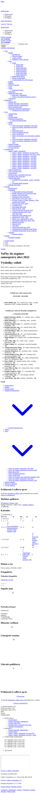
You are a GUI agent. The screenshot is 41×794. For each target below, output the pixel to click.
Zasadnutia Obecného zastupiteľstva (19, 109)
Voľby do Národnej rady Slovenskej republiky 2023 (24, 477)
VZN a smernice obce (15, 171)
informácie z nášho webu (15, 493)
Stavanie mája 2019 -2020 (20, 203)
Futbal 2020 (19, 64)
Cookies (19, 790)
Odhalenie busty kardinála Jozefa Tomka (24, 229)
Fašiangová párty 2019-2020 (20, 197)
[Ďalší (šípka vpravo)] (3, 585)
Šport (10, 61)
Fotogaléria (11, 190)
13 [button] (8, 523)
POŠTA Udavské (13, 85)
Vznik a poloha (16, 58)
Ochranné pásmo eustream (20, 183)
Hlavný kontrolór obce (15, 107)
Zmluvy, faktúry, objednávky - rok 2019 (24, 156)
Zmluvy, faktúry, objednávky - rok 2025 (24, 166)
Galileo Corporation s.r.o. (14, 780)
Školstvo (11, 83)
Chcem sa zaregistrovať (8, 495)
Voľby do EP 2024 (18, 134)
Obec (6, 51)
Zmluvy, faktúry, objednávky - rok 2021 (24, 159)
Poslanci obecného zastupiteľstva (18, 103)
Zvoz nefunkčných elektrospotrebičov (12, 527)
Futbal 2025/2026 (21, 73)
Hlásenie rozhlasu (17, 234)
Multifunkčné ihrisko (18, 76)
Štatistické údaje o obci (15, 93)
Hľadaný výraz (23, 44)
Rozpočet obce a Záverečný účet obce (19, 175)
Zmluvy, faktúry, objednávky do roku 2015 (25, 153)
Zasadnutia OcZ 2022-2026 (20, 110)
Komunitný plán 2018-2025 (16, 176)
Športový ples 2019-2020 (19, 195)
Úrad (6, 112)
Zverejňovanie (9, 149)
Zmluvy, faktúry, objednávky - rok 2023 (24, 163)
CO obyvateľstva (13, 147)
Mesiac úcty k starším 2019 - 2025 (22, 219)
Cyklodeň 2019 (17, 205)
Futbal (14, 63)
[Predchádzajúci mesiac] (1, 515)
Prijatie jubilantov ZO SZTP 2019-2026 (24, 193)
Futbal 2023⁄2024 (21, 70)
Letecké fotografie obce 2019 (21, 227)
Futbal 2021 (19, 66)
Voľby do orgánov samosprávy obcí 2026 (24, 125)
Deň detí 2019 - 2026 (18, 209)
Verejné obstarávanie (14, 170)
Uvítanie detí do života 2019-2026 (22, 192)
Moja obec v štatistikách (19, 95)
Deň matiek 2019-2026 (19, 207)
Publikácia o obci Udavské (20, 59)
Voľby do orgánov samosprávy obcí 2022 (24, 139)
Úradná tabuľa (12, 173)
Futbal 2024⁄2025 (21, 71)
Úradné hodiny (12, 114)
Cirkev (10, 88)
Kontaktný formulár (14, 237)
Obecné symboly (17, 56)
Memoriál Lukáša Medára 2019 (21, 215)
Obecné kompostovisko (19, 120)
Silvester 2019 (16, 224)
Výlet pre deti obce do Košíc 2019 (22, 210)
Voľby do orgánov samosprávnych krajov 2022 (22, 480)
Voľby (10, 124)
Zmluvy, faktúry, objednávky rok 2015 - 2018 (26, 154)
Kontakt (7, 236)
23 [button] (33, 534)
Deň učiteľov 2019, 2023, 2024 (21, 198)
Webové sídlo (11, 791)
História (10, 53)
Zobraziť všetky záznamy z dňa (12, 530)
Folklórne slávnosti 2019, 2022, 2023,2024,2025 (21, 213)
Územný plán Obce (14, 178)
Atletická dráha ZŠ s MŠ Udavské (22, 80)
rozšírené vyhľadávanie (8, 48)
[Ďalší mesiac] (11, 515)
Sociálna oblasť (13, 117)
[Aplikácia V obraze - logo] (9, 503)
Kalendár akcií (12, 188)
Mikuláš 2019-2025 (18, 222)
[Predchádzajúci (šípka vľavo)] (1, 585)
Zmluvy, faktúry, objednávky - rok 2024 (24, 164)
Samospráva (8, 100)
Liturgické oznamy (18, 90)
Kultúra (10, 81)
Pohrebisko (11, 92)
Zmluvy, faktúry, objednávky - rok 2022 (24, 161)
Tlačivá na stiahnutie (14, 146)
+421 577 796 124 (6, 24)
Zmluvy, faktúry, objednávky (17, 151)
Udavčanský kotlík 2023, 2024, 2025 (23, 220)
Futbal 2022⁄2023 (21, 68)
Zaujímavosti (16, 54)
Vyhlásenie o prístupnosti (8, 790)
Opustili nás (12, 98)
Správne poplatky (13, 144)
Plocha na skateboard (18, 78)
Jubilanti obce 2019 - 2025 (20, 217)
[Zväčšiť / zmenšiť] (5, 583)
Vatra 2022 (15, 225)
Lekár (10, 86)
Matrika (10, 115)
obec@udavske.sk (6, 21)
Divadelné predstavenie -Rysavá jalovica (24, 231)
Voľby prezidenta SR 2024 (20, 132)
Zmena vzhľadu (5, 787)
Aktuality (11, 232)
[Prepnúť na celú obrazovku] (3, 583)
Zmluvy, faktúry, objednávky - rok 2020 (24, 158)
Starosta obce (12, 102)
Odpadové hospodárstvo (15, 119)
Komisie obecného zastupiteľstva (18, 105)
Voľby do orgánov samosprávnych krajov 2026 (22, 470)
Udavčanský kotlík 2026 (26, 553)
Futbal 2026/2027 (21, 75)
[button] (5, 11)
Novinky (7, 186)
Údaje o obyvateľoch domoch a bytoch (24, 97)
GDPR (10, 122)
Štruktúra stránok (16, 787)
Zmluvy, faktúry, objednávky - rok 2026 (24, 168)
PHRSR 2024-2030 (14, 185)
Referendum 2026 (17, 131)
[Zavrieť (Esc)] (1, 583)
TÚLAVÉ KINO (35, 537)
